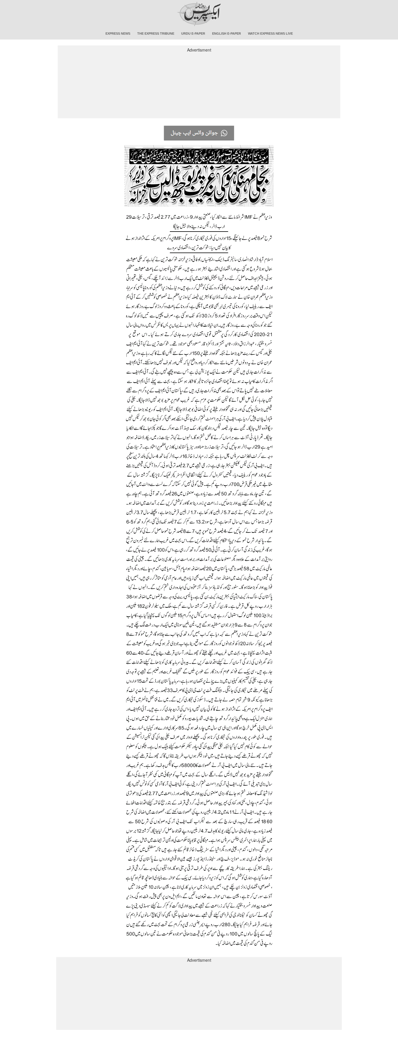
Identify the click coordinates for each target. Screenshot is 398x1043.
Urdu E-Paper (193, 33)
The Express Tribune (155, 33)
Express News (117, 33)
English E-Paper (226, 33)
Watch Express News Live (270, 33)
